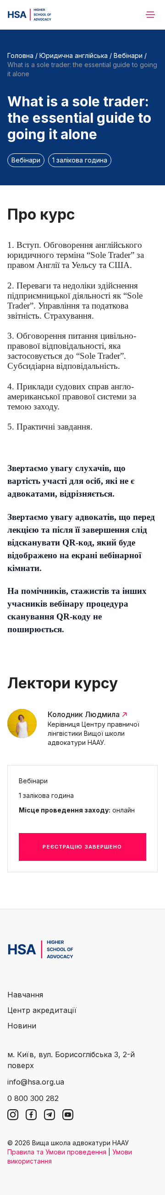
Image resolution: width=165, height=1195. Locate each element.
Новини (21, 1025)
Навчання (25, 994)
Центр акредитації (42, 1010)
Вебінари (128, 55)
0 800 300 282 (33, 1098)
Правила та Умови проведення (56, 1152)
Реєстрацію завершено (82, 847)
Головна (20, 55)
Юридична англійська (73, 55)
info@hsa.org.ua (35, 1081)
